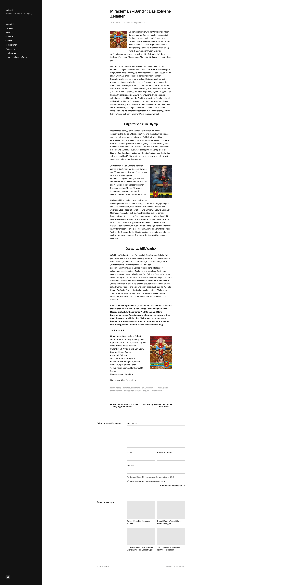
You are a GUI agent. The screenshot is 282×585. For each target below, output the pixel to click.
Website (130, 465)
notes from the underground (137, 391)
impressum (10, 49)
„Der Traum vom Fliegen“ (121, 92)
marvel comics (149, 388)
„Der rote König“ (140, 92)
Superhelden (139, 22)
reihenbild (10, 32)
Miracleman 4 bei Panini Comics (124, 380)
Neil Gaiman (116, 391)
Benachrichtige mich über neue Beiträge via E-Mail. (147, 481)
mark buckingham (132, 388)
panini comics (158, 391)
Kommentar (132, 423)
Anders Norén (179, 566)
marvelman (163, 388)
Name (130, 452)
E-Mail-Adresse (164, 452)
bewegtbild (10, 24)
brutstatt (9, 10)
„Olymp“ (155, 92)
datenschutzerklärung (17, 57)
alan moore (116, 388)
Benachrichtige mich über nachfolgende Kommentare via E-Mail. (152, 477)
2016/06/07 (115, 22)
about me (12, 53)
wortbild (9, 41)
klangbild (9, 28)
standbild (9, 36)
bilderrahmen (11, 45)
